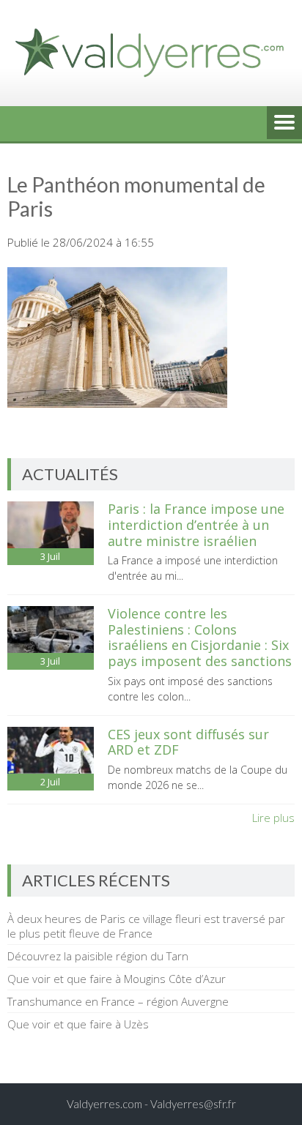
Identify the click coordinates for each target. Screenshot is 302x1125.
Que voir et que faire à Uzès (78, 1024)
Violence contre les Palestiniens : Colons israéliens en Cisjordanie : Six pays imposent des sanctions (200, 637)
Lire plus (273, 817)
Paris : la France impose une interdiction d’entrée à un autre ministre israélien (196, 524)
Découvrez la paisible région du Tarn (97, 956)
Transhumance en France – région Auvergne (118, 1001)
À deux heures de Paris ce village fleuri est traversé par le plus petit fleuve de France (146, 926)
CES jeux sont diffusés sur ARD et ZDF (188, 742)
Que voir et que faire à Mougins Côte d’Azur (116, 978)
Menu (284, 123)
